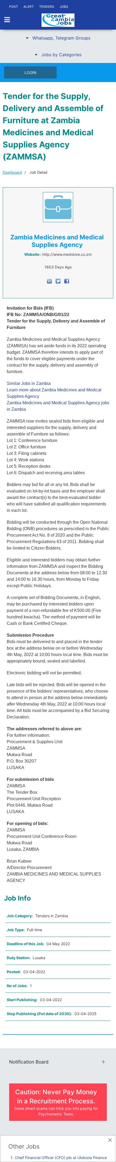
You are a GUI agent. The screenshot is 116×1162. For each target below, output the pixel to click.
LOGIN (30, 72)
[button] (58, 38)
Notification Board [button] (29, 1062)
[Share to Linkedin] (49, 281)
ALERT (28, 7)
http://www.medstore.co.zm (67, 254)
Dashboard (12, 172)
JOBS (64, 7)
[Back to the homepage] (58, 20)
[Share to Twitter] (58, 281)
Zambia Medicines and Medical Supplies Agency (57, 241)
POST (13, 7)
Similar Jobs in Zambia (29, 383)
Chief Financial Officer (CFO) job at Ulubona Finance (61, 1157)
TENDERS (46, 7)
